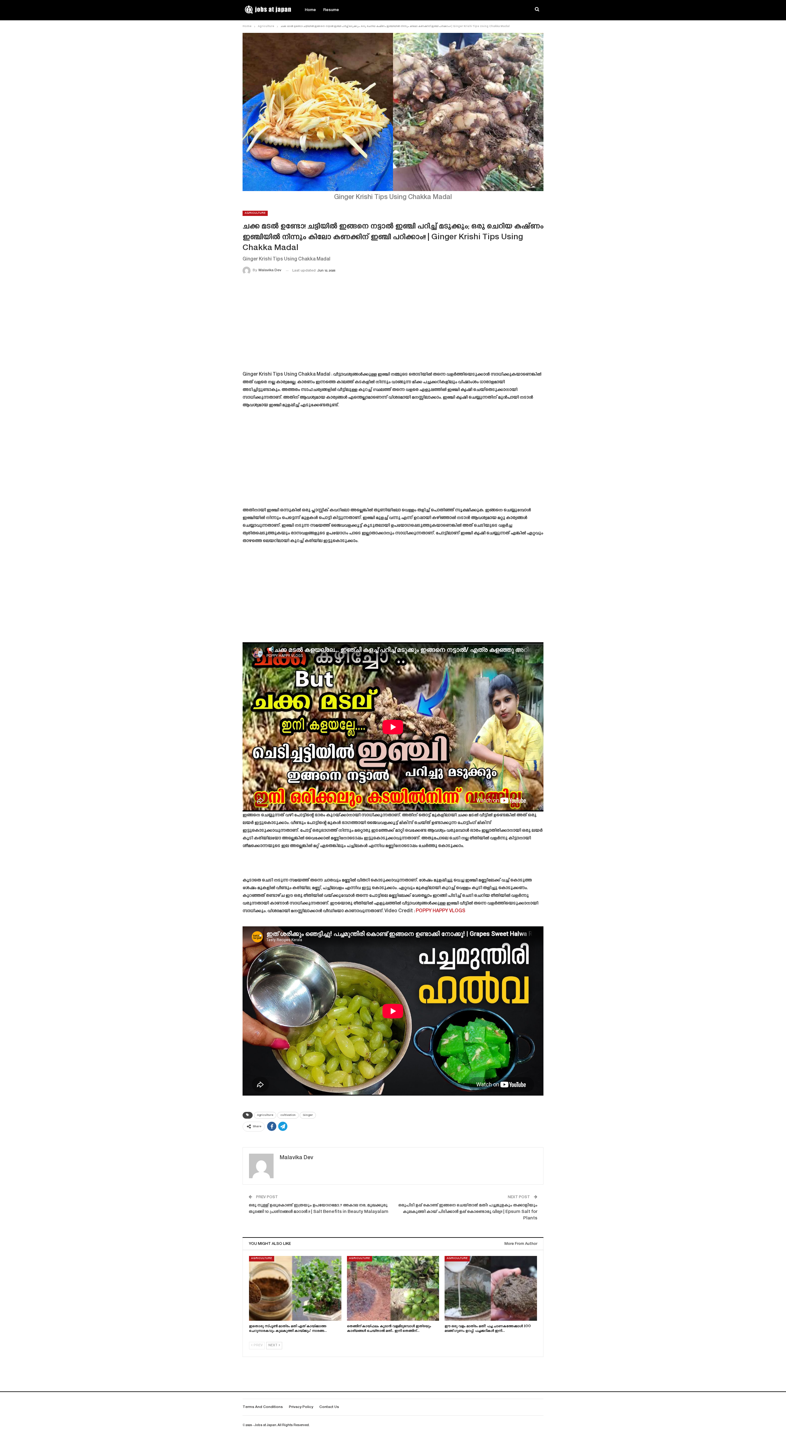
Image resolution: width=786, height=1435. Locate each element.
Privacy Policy (301, 1407)
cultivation (288, 1115)
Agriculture (255, 213)
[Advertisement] (393, 324)
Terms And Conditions (263, 1407)
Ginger (308, 1115)
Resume (331, 10)
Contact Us (329, 1407)
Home (310, 10)
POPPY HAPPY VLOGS (440, 911)
